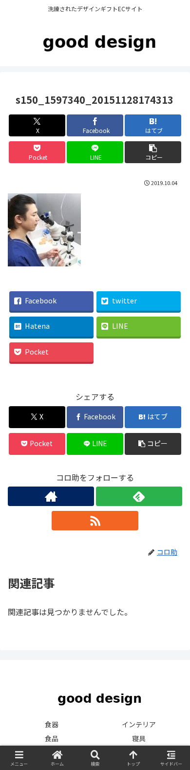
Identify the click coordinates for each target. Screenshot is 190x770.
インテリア (139, 724)
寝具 (139, 738)
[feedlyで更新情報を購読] (139, 496)
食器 (51, 724)
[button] (153, 152)
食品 (51, 738)
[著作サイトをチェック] (51, 496)
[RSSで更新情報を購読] (95, 520)
